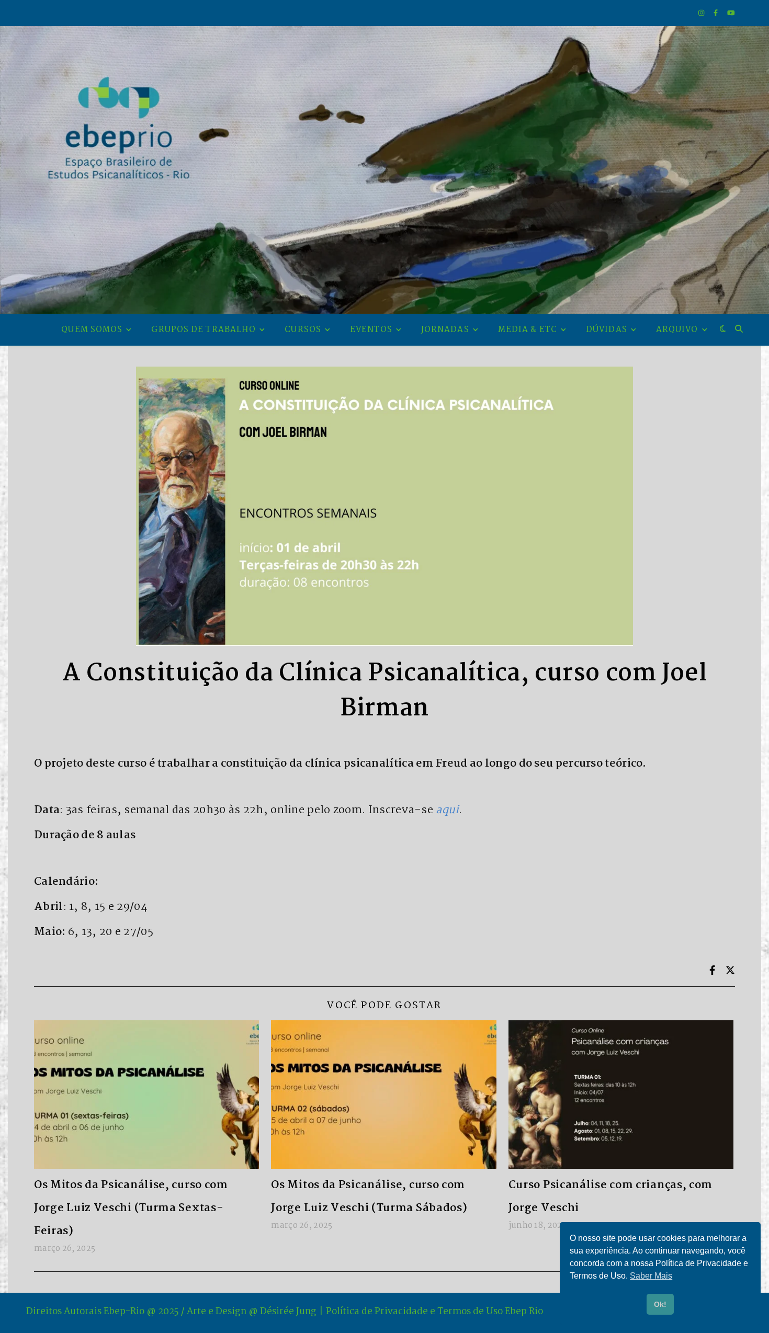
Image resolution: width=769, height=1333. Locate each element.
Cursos (303, 329)
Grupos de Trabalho (203, 329)
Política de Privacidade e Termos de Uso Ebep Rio (434, 1311)
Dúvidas (606, 329)
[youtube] (731, 13)
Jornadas (445, 329)
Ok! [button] (660, 1304)
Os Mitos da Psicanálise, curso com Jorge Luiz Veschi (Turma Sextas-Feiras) (131, 1208)
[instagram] (702, 13)
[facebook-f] (716, 13)
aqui (447, 810)
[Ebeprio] (384, 170)
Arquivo (677, 329)
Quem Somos (91, 329)
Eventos (371, 329)
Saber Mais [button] (651, 1275)
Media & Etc (527, 329)
